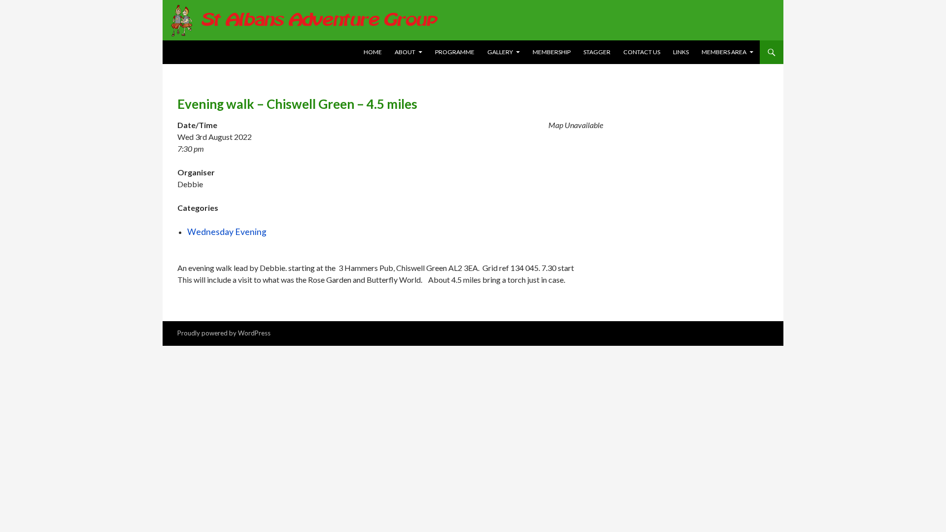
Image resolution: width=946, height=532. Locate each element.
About (405, 52)
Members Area (724, 52)
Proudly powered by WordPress (223, 333)
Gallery (500, 52)
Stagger (596, 52)
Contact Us (641, 52)
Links (681, 52)
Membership (552, 52)
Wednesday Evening (227, 232)
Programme (454, 52)
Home (373, 52)
